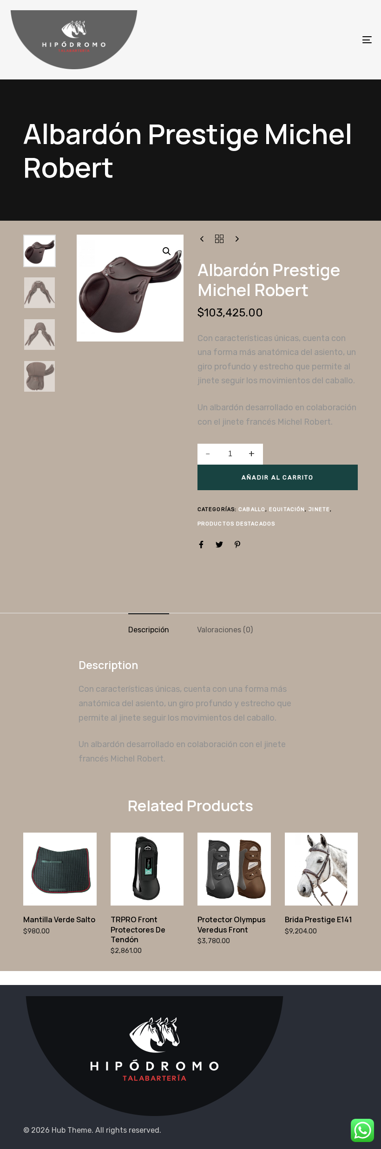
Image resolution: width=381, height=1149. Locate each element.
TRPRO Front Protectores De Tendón (138, 929)
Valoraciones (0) (225, 629)
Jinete (319, 509)
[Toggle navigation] (311, 39)
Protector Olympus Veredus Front (231, 924)
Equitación (287, 509)
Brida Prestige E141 (318, 919)
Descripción (148, 629)
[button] (166, 251)
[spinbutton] (230, 454)
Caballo (251, 509)
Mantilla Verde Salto (59, 919)
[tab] (148, 630)
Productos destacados (236, 524)
